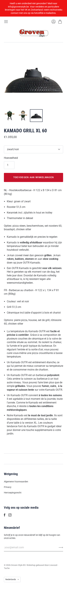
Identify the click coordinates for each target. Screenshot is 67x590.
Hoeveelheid (11, 157)
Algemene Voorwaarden (16, 481)
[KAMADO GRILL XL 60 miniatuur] (9, 115)
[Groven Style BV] (33, 33)
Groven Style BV (18, 565)
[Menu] (6, 21)
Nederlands (10, 579)
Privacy (7, 487)
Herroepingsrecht (12, 492)
